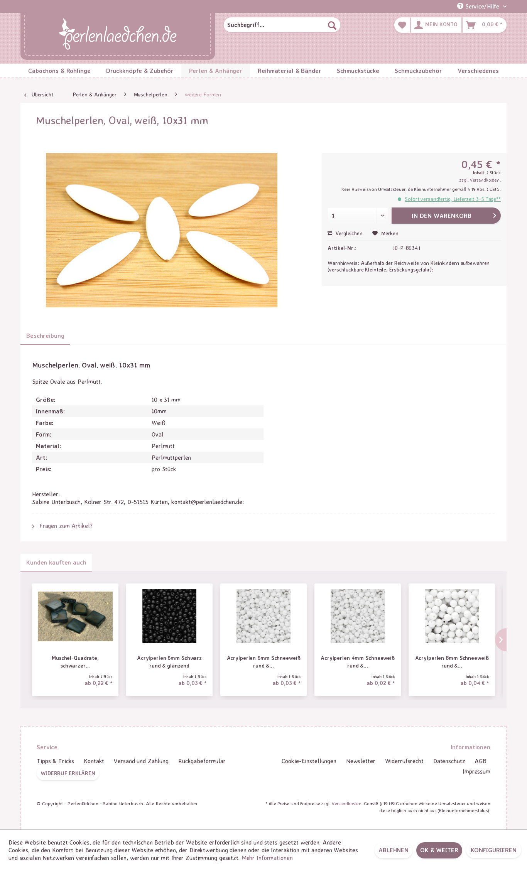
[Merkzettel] (402, 25)
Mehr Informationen (267, 858)
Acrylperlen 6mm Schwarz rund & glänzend (169, 661)
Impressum (476, 771)
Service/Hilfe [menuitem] (482, 6)
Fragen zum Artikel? (65, 525)
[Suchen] (332, 25)
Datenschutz (449, 761)
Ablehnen (393, 850)
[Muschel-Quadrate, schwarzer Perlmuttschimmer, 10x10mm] (75, 616)
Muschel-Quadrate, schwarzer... (75, 661)
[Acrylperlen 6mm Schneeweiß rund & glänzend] (263, 616)
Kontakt (94, 761)
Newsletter (360, 761)
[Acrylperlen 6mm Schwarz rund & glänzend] (169, 616)
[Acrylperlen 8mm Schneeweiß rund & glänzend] (451, 616)
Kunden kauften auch (56, 562)
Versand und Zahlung (141, 761)
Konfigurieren (494, 850)
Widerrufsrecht (404, 761)
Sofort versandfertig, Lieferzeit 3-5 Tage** (453, 199)
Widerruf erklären (68, 773)
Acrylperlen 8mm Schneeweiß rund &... (452, 661)
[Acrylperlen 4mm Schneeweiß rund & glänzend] (357, 616)
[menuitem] (282, 25)
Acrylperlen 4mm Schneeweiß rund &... (358, 661)
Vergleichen (348, 233)
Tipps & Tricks (55, 761)
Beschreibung (45, 335)
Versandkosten (346, 803)
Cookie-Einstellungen (309, 761)
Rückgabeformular (202, 761)
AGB (480, 761)
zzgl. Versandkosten (479, 180)
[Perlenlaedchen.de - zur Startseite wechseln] (117, 34)
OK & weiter (439, 850)
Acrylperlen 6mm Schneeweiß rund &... (264, 661)
